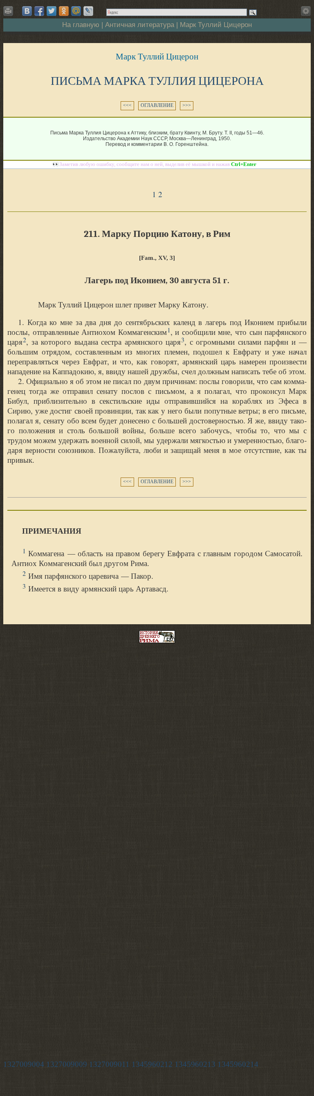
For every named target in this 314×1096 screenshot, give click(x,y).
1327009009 (66, 1064)
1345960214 (238, 1064)
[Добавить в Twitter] (51, 11)
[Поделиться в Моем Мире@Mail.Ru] (76, 11)
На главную (80, 24)
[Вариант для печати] (9, 13)
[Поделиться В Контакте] (27, 11)
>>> (186, 105)
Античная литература (139, 24)
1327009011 (109, 1064)
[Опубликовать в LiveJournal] (88, 11)
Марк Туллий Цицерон (216, 24)
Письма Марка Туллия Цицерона (157, 81)
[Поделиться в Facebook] (39, 11)
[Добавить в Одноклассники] (64, 11)
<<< (127, 105)
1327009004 (23, 1064)
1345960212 (152, 1064)
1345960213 (195, 1064)
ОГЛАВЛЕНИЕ (157, 105)
